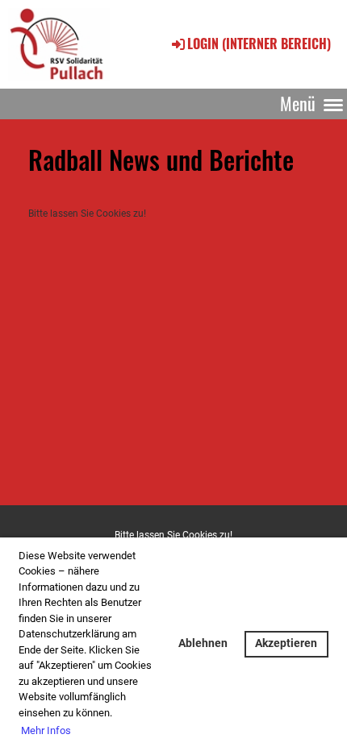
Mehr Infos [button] (46, 730)
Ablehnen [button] (203, 643)
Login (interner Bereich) (259, 43)
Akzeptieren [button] (286, 643)
